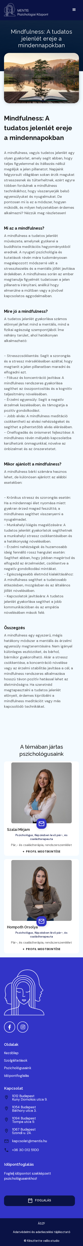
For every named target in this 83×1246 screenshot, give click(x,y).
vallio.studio (51, 1241)
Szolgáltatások (15, 1060)
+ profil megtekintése (41, 851)
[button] (74, 9)
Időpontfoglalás (16, 1075)
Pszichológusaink (17, 1068)
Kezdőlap (11, 1053)
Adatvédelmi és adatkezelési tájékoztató (41, 1232)
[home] (27, 9)
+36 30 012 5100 (25, 1150)
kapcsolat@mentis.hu (29, 1141)
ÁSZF (41, 1223)
